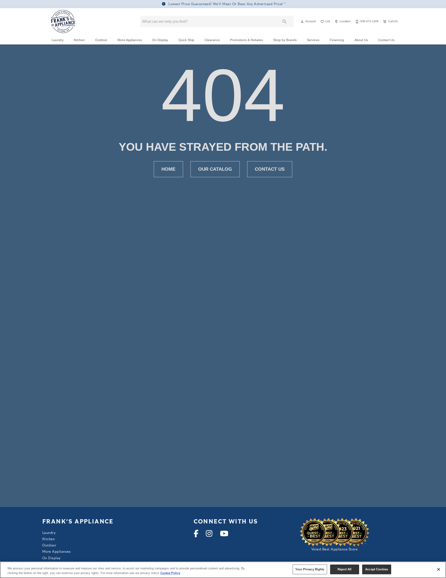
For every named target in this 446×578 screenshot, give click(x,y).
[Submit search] (284, 21)
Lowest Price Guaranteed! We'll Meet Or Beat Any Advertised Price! (225, 4)
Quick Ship (186, 40)
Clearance (212, 40)
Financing (337, 40)
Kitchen (79, 40)
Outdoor (101, 40)
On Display (160, 40)
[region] (223, 570)
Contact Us (386, 40)
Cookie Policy (170, 573)
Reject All (344, 569)
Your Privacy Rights (309, 569)
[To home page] (63, 21)
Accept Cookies (376, 569)
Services (313, 40)
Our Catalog (215, 169)
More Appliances (130, 40)
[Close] (438, 569)
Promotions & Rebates (246, 40)
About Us (361, 40)
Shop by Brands (285, 40)
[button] (302, 21)
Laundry (58, 40)
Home (168, 169)
